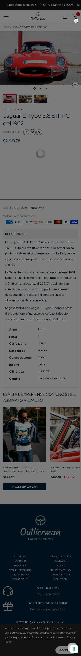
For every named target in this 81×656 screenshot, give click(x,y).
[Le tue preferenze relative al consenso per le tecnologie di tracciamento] (74, 649)
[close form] (76, 20)
